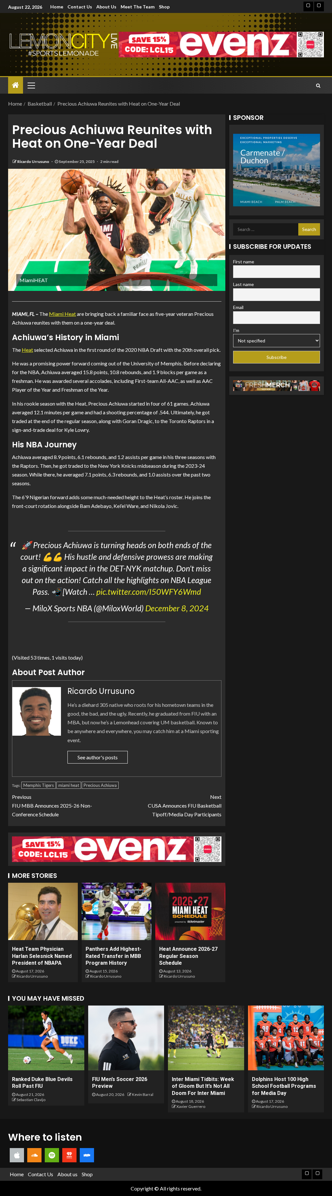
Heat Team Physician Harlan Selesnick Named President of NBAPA (42, 956)
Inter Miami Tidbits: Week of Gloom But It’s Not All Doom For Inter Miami (203, 1086)
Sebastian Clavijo (31, 1099)
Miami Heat (62, 314)
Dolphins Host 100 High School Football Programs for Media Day (284, 1086)
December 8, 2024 (177, 608)
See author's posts (97, 757)
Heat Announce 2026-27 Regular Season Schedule (188, 956)
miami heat (68, 785)
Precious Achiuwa (100, 785)
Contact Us (79, 6)
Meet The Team (138, 6)
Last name (243, 284)
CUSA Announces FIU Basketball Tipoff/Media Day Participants (184, 805)
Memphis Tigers (38, 785)
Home (56, 6)
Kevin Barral (142, 1094)
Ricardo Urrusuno (33, 161)
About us (106, 6)
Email (238, 307)
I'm (236, 330)
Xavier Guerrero (190, 1106)
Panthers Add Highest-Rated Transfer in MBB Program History (113, 956)
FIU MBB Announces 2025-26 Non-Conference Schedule (52, 805)
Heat (27, 350)
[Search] (318, 85)
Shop (164, 6)
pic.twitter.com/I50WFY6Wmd (148, 591)
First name (243, 261)
